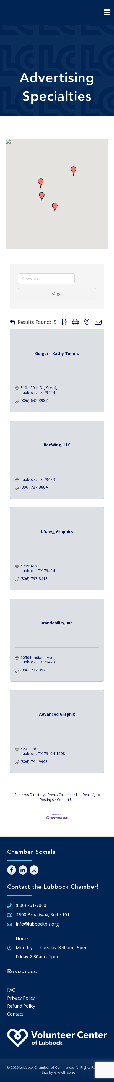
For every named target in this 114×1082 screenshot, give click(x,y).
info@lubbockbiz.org (37, 924)
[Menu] (107, 12)
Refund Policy (21, 1006)
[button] (55, 207)
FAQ (11, 990)
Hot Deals (84, 794)
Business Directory (29, 794)
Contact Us (65, 799)
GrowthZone (64, 1072)
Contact (15, 1014)
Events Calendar (60, 794)
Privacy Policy (21, 998)
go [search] (59, 293)
